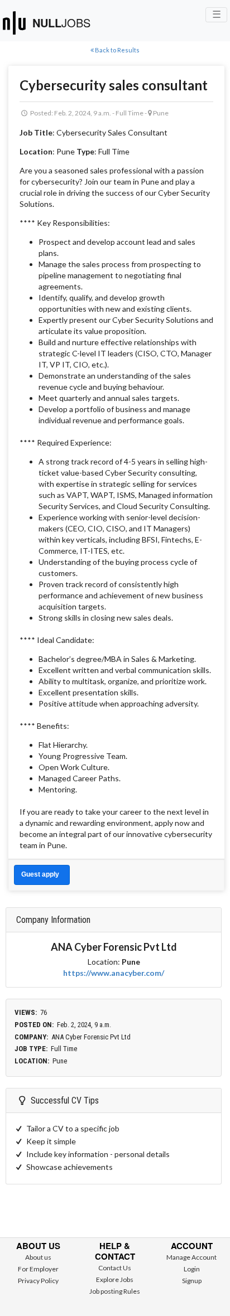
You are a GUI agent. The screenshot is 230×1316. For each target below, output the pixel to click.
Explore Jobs (114, 1279)
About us (38, 1257)
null (61, 22)
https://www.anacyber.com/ (113, 973)
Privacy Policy (38, 1280)
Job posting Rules (114, 1291)
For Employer (38, 1269)
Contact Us (114, 1268)
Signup (192, 1280)
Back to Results (117, 50)
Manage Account (191, 1257)
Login (192, 1269)
